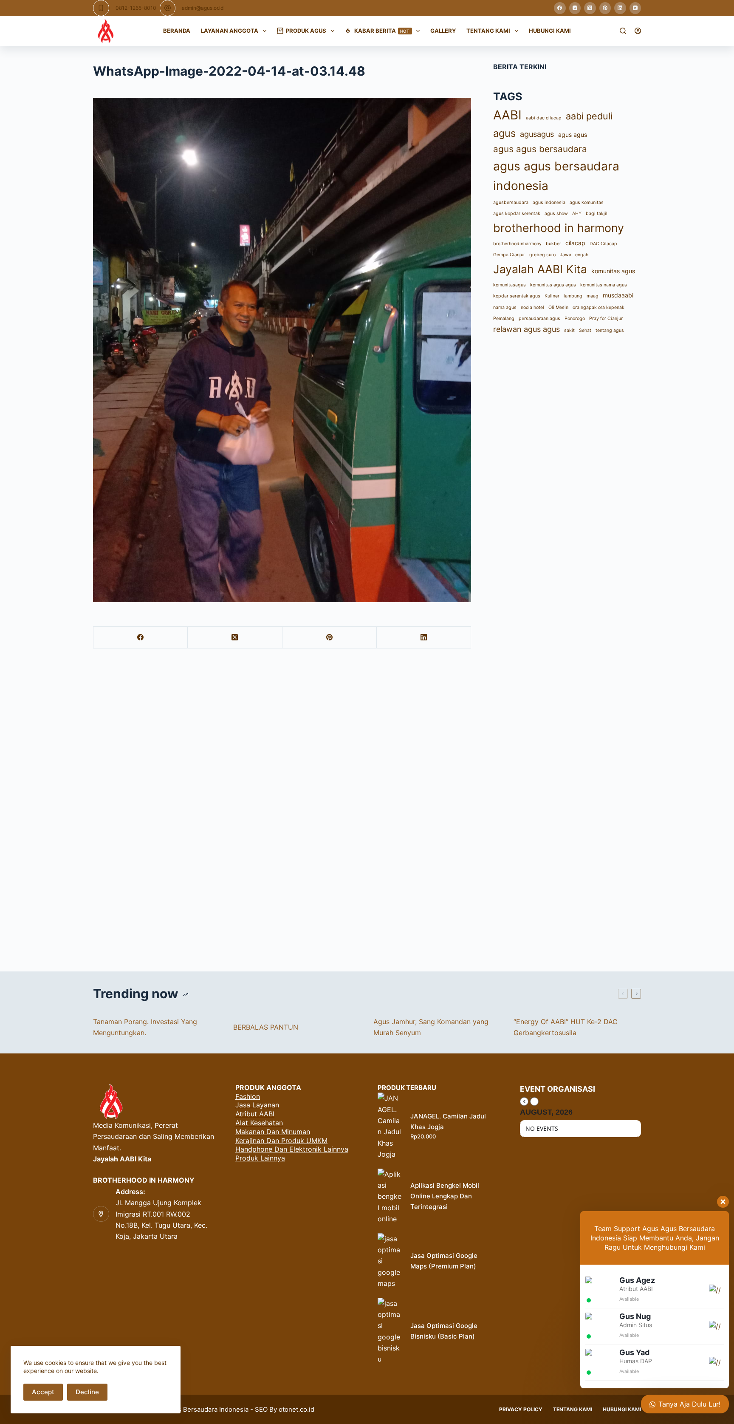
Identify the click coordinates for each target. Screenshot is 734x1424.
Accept (43, 1392)
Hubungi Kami (550, 30)
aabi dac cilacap (544, 118)
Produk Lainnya (260, 1158)
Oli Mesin (558, 307)
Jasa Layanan (257, 1105)
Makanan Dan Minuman (272, 1131)
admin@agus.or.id (202, 8)
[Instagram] (575, 8)
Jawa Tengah (574, 255)
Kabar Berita (382, 30)
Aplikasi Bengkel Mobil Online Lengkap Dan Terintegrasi (444, 1196)
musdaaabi (618, 295)
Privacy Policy (520, 1409)
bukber (553, 243)
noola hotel (532, 307)
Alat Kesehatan (259, 1122)
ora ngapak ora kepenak (598, 307)
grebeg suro (542, 255)
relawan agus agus (526, 329)
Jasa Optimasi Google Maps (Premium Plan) (443, 1260)
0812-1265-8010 (136, 8)
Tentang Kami (488, 30)
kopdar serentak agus (516, 296)
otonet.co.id (296, 1409)
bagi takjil (596, 213)
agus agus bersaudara (540, 149)
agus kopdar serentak (516, 213)
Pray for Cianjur (606, 318)
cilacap (575, 242)
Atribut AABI (254, 1114)
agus (504, 133)
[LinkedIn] (620, 8)
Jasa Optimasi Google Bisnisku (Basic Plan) (443, 1331)
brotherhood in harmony (558, 228)
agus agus (572, 134)
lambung (573, 296)
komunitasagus (509, 285)
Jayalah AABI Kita (540, 269)
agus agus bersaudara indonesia (556, 176)
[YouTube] (635, 8)
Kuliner (552, 296)
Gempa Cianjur (509, 255)
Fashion (247, 1096)
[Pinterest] (605, 8)
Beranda (176, 30)
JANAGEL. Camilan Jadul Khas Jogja (448, 1121)
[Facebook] (560, 8)
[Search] (623, 31)
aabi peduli (589, 116)
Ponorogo (575, 318)
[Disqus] (367, 808)
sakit (569, 330)
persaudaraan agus (539, 318)
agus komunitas (587, 202)
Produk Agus (306, 30)
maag (592, 296)
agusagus (537, 134)
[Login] (638, 31)
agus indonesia (549, 202)
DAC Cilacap (603, 243)
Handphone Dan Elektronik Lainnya (291, 1149)
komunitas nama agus (603, 285)
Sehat (585, 330)
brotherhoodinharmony (517, 243)
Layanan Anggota (229, 30)
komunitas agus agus (553, 285)
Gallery (443, 30)
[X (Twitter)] (590, 8)
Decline (87, 1392)
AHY (577, 213)
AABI (507, 115)
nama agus (505, 307)
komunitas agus (613, 271)
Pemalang (503, 318)
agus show (556, 213)
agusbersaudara (510, 202)
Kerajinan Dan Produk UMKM (281, 1140)
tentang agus (610, 330)
